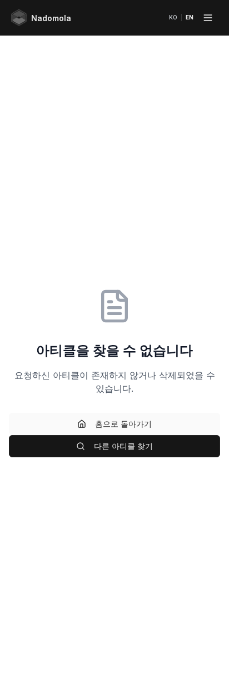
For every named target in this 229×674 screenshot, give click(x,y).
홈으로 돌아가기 (123, 423)
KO (173, 17)
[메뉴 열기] (208, 18)
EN (189, 17)
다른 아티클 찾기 (123, 446)
